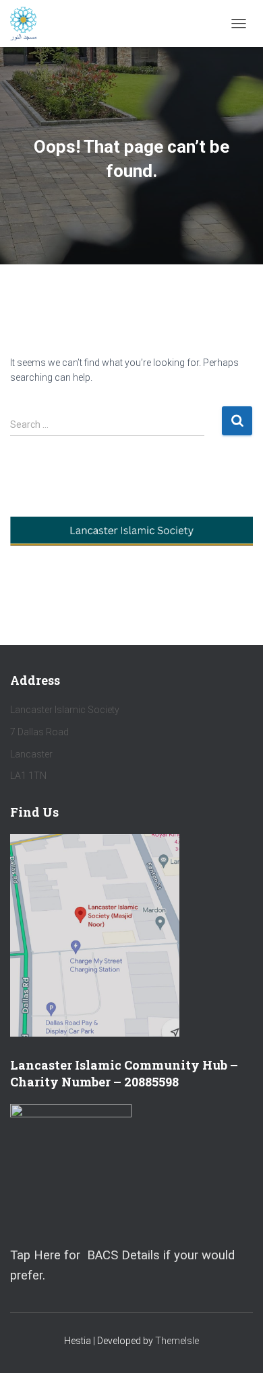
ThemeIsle (177, 1340)
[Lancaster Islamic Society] (28, 23)
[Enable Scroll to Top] (236, 1346)
